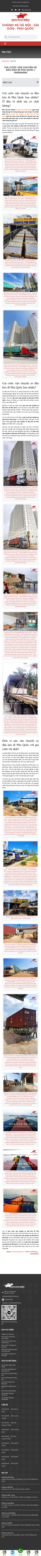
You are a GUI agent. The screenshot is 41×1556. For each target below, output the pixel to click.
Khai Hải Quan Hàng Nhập (8, 1391)
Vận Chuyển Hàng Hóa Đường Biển (7, 1398)
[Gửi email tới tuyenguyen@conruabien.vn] (19, 10)
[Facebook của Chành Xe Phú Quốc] (12, 10)
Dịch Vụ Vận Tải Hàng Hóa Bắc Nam (8, 1346)
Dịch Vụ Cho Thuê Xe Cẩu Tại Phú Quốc (8, 1341)
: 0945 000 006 (27, 10)
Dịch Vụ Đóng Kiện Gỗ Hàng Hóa (9, 1378)
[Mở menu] (4, 43)
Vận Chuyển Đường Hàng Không (8, 1365)
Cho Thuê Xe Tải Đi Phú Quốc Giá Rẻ (8, 1337)
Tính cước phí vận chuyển (20, 6)
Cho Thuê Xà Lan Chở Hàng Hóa (9, 1374)
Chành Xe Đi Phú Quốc (7, 1334)
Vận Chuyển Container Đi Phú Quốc (8, 1354)
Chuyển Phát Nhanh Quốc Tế (8, 1387)
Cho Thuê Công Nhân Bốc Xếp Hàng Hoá (8, 1370)
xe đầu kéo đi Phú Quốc (24, 110)
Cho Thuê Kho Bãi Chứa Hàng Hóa (8, 1382)
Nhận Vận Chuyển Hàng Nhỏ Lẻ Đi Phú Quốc (9, 1350)
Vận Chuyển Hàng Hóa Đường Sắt (7, 1394)
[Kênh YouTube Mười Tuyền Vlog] (16, 10)
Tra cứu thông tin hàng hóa (20, 2)
